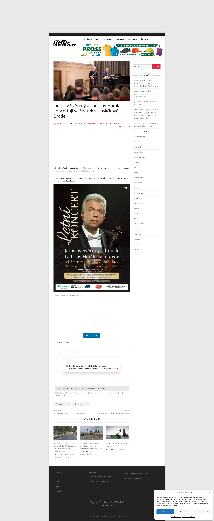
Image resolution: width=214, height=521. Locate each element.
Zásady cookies (176, 517)
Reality (136, 208)
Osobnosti (138, 198)
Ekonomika (119, 39)
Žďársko (137, 244)
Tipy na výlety (139, 224)
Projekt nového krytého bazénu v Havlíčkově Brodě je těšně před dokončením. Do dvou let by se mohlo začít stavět (146, 114)
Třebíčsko (137, 229)
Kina (135, 167)
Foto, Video (133, 39)
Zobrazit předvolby (202, 512)
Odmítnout (183, 512)
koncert (79, 296)
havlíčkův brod (71, 296)
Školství (144, 39)
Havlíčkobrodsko (90, 124)
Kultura (107, 39)
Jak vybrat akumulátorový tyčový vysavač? (117, 444)
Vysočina (66, 457)
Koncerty (101, 124)
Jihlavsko (137, 162)
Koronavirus (138, 178)
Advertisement (139, 137)
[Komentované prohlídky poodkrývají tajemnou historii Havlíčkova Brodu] (91, 427)
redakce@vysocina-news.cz (101, 476)
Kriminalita (138, 183)
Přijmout (165, 512)
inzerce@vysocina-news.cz (100, 481)
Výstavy (137, 239)
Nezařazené (138, 193)
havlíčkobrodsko (59, 296)
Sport (98, 39)
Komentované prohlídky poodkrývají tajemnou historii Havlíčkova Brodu (91, 446)
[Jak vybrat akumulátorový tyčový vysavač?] (117, 427)
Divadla (137, 142)
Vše (57, 476)
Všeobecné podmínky (188, 517)
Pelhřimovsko (58, 457)
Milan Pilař (61, 124)
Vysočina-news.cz (107, 501)
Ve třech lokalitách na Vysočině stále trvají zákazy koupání (145, 124)
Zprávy (87, 39)
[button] (209, 493)
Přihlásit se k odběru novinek (137, 473)
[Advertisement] (107, 15)
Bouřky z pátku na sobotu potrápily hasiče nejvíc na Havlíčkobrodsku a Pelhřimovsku (65, 447)
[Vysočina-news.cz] (65, 42)
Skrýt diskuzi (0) (91, 335)
